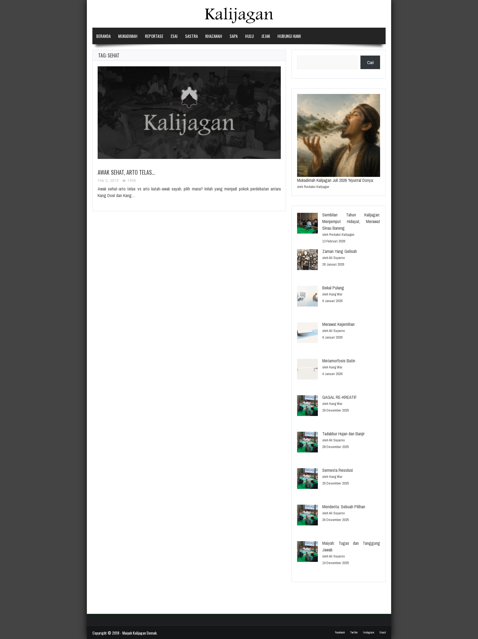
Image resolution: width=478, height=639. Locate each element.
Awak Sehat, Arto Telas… (126, 172)
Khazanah (213, 36)
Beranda (103, 36)
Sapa (234, 36)
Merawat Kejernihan (338, 324)
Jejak (265, 36)
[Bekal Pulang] (307, 297)
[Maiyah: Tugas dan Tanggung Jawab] (307, 552)
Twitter (354, 632)
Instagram (368, 632)
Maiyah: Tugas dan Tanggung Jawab (351, 546)
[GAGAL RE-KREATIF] (307, 406)
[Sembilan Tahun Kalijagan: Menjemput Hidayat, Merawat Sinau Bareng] (307, 224)
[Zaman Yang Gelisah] (307, 260)
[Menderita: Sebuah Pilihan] (307, 516)
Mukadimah (127, 36)
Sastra (191, 36)
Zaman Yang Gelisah (339, 251)
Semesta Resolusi (337, 470)
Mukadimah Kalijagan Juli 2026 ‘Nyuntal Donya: (335, 180)
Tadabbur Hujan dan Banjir (343, 434)
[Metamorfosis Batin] (307, 370)
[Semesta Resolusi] (307, 479)
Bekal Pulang (333, 288)
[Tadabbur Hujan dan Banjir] (307, 443)
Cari (370, 62)
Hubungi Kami (289, 36)
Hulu (249, 36)
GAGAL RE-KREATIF (339, 397)
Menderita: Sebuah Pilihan (343, 507)
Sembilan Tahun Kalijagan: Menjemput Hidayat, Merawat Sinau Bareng (351, 221)
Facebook (340, 632)
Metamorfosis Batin (338, 361)
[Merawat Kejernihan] (307, 333)
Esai (174, 36)
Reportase (154, 36)
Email (383, 632)
